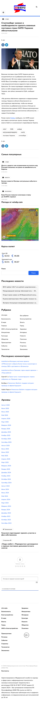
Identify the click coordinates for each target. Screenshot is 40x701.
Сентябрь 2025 (6, 442)
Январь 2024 (5, 510)
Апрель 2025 (5, 459)
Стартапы (23, 346)
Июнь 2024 (5, 493)
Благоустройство (25, 319)
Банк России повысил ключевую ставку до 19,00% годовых (16, 196)
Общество (4, 339)
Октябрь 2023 (6, 520)
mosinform (4, 361)
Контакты (5, 671)
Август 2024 (5, 486)
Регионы (23, 342)
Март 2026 (5, 422)
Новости (23, 336)
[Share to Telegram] (6, 44)
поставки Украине (9, 135)
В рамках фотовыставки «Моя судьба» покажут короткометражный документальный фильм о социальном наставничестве (21, 299)
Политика (23, 339)
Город (22, 326)
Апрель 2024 (5, 499)
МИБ (11, 129)
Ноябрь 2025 (5, 435)
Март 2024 (5, 503)
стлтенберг (22, 135)
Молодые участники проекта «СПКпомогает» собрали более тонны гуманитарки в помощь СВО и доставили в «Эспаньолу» (19, 363)
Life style (4, 315)
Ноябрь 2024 (5, 476)
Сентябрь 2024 (6, 483)
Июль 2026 (5, 408)
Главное (4, 326)
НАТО (23, 132)
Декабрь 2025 (6, 432)
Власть (22, 322)
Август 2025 (5, 445)
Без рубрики (24, 315)
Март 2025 (5, 462)
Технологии (5, 349)
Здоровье (23, 329)
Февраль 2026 (6, 425)
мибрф (19, 129)
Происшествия (6, 342)
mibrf (4, 129)
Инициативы (5, 332)
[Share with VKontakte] (3, 44)
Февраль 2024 (6, 506)
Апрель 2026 (5, 418)
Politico (12, 118)
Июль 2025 (5, 449)
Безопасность (6, 319)
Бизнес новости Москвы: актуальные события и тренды (19, 182)
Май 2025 (4, 456)
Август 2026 (5, 405)
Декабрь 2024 (6, 472)
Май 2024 (4, 496)
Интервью (23, 332)
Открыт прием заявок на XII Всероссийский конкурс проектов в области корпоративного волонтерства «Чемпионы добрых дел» (21, 295)
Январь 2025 (5, 469)
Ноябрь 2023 (5, 516)
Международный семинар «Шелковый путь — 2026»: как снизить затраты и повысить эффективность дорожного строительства (21, 291)
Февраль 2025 (6, 466)
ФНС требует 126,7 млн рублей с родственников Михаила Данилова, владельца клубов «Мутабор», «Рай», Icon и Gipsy (21, 287)
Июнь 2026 (5, 412)
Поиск (3, 269)
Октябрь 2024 (6, 479)
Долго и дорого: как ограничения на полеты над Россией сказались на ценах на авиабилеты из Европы (19, 167)
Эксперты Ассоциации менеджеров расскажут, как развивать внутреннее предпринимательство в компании (21, 303)
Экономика (23, 349)
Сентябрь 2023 (6, 523)
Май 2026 (4, 415)
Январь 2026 (5, 429)
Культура (4, 336)
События (4, 346)
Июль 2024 (5, 489)
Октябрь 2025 (6, 439)
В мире (3, 322)
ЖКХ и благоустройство (9, 329)
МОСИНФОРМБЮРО (10, 132)
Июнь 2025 (5, 452)
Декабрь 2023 (6, 513)
